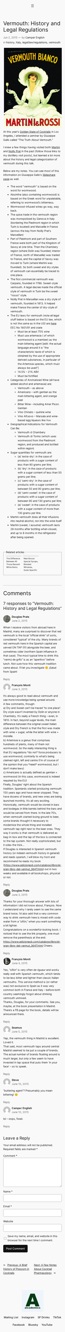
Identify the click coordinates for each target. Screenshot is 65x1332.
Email (7, 1206)
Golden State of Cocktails (35, 131)
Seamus (17, 1027)
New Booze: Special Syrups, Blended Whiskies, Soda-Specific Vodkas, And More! (31, 564)
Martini (56, 147)
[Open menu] (32, 6)
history (10, 42)
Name (7, 1191)
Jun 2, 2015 (10, 37)
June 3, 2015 (19, 689)
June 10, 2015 (20, 1083)
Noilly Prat (14, 151)
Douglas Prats (20, 616)
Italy (18, 42)
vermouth (54, 42)
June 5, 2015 (19, 1031)
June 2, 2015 (19, 620)
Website (8, 1221)
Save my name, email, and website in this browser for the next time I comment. (32, 1238)
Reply (6, 679)
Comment (10, 1155)
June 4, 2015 (19, 963)
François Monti (21, 685)
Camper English (35, 37)
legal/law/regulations (34, 42)
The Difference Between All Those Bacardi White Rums (13, 562)
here (53, 323)
